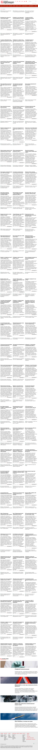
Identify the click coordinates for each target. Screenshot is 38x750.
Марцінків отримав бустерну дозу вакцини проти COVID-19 (5, 128)
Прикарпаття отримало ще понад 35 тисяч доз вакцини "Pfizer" (6, 258)
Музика (13, 736)
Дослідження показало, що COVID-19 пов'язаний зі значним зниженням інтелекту (31, 623)
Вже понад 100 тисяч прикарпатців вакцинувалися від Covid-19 (18, 623)
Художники (14, 738)
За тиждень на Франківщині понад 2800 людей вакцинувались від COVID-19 (6, 40)
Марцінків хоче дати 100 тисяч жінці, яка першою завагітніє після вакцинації (18, 493)
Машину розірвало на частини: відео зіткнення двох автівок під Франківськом (26, 685)
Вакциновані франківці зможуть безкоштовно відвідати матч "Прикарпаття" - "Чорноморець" (18, 450)
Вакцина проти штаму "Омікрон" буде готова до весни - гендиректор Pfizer (31, 128)
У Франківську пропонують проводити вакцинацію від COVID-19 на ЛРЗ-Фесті (31, 535)
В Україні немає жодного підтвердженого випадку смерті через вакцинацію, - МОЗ (30, 236)
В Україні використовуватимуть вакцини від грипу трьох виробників (6, 386)
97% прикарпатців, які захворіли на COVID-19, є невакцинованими (18, 366)
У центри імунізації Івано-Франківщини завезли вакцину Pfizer (6, 493)
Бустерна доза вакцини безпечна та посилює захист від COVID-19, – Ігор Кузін (18, 128)
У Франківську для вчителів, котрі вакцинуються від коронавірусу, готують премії (5, 557)
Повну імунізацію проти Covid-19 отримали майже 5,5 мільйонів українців (18, 407)
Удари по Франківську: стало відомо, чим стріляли (23, 721)
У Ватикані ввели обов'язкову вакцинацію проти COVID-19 (29, 386)
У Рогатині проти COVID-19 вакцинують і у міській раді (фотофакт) (29, 601)
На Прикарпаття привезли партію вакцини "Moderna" (18, 258)
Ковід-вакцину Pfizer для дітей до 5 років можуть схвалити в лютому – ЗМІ (6, 84)
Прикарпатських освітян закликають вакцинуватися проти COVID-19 (6, 579)
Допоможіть (31, 5)
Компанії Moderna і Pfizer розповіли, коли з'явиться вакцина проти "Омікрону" (6, 62)
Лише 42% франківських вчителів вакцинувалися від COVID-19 (18, 514)
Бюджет (9, 736)
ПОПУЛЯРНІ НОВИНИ (5, 658)
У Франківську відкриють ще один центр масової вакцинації (30, 644)
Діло (7, 5)
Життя (4, 5)
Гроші (9, 734)
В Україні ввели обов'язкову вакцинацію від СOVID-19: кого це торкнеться (5, 429)
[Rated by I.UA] (35, 743)
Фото (28, 734)
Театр (13, 735)
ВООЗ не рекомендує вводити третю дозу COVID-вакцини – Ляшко (31, 514)
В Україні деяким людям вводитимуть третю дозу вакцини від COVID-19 (6, 366)
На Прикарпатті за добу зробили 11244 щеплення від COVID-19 (30, 345)
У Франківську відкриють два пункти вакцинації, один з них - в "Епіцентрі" (6, 644)
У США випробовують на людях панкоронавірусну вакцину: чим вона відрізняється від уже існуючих (31, 62)
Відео (28, 733)
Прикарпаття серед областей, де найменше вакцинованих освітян (18, 386)
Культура (10, 5)
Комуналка (2, 735)
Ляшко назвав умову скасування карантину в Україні (5, 107)
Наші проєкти (24, 5)
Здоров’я (5, 736)
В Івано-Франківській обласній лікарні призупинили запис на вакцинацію (6, 601)
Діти (4, 735)
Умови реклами (34, 3)
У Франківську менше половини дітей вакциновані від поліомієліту (18, 579)
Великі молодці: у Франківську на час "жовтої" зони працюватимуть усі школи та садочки (18, 429)
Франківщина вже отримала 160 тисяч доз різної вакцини (5, 18)
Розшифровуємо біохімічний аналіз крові (22, 669)
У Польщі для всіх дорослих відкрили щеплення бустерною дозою (6, 345)
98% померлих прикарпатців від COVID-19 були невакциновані (5, 236)
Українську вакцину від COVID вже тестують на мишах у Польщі (30, 323)
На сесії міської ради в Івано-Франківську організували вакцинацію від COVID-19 (5, 472)
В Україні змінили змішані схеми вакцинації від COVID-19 (18, 151)
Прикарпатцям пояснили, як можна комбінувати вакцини (5, 215)
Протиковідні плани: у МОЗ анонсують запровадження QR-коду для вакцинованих (19, 601)
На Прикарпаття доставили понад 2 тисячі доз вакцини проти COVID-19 (18, 18)
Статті (20, 5)
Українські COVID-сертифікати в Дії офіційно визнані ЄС (30, 493)
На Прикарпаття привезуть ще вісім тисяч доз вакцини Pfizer (6, 623)
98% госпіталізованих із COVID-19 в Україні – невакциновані (30, 428)
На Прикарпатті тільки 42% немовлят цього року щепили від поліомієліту (31, 366)
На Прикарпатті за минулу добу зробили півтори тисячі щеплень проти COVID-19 (18, 644)
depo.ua (36, 5)
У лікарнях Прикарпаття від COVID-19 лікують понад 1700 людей (18, 215)
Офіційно (2, 736)
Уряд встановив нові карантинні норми (30, 472)
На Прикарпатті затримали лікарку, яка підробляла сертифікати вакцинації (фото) (18, 301)
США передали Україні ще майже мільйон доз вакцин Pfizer (30, 107)
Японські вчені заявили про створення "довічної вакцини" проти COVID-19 (31, 151)
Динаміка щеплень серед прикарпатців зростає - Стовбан (5, 279)
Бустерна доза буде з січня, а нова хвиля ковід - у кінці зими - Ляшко (30, 193)
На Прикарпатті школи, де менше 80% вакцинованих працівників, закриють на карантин (19, 472)
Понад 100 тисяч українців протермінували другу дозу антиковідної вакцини (4, 193)
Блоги (17, 5)
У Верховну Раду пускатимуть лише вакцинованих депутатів (18, 323)
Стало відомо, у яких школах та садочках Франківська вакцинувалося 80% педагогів (31, 450)
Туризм (5, 737)
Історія (5, 738)
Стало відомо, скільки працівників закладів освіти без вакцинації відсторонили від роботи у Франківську (5, 302)
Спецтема (24, 734)
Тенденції (24, 738)
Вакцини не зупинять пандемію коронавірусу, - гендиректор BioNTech (31, 172)
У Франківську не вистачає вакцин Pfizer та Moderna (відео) (5, 535)
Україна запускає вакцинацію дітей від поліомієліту (30, 84)
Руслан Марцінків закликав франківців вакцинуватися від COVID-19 (31, 579)
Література (13, 734)
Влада (1, 5)
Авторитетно (10, 737)
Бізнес (9, 735)
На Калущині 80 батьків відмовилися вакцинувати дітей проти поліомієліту (18, 62)
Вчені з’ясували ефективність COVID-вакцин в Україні (18, 236)
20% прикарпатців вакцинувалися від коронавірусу (18, 345)
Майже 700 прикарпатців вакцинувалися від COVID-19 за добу (6, 514)
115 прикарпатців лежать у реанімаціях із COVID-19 (29, 40)
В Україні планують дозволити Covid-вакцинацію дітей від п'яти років (6, 151)
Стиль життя (24, 741)
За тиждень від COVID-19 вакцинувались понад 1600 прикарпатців (29, 18)
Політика (2, 734)
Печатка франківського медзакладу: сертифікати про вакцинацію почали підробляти (18, 557)
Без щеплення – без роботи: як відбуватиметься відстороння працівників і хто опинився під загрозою (30, 302)
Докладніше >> (9, 29)
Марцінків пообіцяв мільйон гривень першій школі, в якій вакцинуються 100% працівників (6, 450)
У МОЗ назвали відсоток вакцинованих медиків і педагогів (30, 407)
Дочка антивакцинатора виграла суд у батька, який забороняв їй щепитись (31, 258)
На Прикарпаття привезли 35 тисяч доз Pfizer (30, 279)
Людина (5, 734)
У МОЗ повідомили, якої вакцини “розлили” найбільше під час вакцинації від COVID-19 (18, 193)
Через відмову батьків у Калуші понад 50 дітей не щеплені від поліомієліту (18, 84)
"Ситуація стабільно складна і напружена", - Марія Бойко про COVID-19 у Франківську (18, 279)
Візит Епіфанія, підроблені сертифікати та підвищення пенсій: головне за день (5, 407)
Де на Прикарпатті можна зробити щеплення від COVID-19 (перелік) (18, 535)
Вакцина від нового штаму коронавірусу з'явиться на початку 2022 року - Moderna (30, 215)
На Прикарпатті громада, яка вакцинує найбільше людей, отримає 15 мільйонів (31, 557)
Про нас (28, 736)
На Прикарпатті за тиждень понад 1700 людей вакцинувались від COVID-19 (19, 40)
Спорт (14, 5)
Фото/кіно (13, 737)
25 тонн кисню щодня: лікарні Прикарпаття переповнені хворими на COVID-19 (5, 323)
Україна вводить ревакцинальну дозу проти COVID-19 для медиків (6, 172)
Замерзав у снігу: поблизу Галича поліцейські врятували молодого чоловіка (24, 704)
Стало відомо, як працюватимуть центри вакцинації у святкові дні (18, 172)
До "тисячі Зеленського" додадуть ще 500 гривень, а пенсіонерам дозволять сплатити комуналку (19, 107)
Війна (5, 739)
